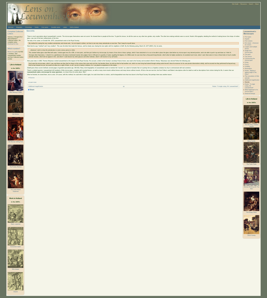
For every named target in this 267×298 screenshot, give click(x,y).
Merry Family (251, 141)
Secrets (247, 82)
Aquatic (247, 39)
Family (36, 27)
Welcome (10, 27)
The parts (248, 54)
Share (31, 89)
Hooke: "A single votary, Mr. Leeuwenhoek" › (225, 86)
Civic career (44, 27)
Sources (32, 77)
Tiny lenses (248, 56)
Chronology (28, 27)
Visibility (247, 66)
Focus (247, 64)
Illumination (248, 68)
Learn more (33, 82)
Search (251, 4)
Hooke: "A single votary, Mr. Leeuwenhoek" (250, 85)
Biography (19, 27)
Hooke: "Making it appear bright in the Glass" (250, 72)
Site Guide (235, 4)
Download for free (13, 44)
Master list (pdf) (12, 52)
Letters (65, 27)
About (257, 4)
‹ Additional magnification (35, 86)
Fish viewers (249, 41)
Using (246, 62)
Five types (248, 37)
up (123, 86)
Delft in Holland (74, 27)
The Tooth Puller (251, 164)
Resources (243, 4)
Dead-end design (250, 93)
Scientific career (55, 27)
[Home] (60, 13)
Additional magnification (252, 80)
